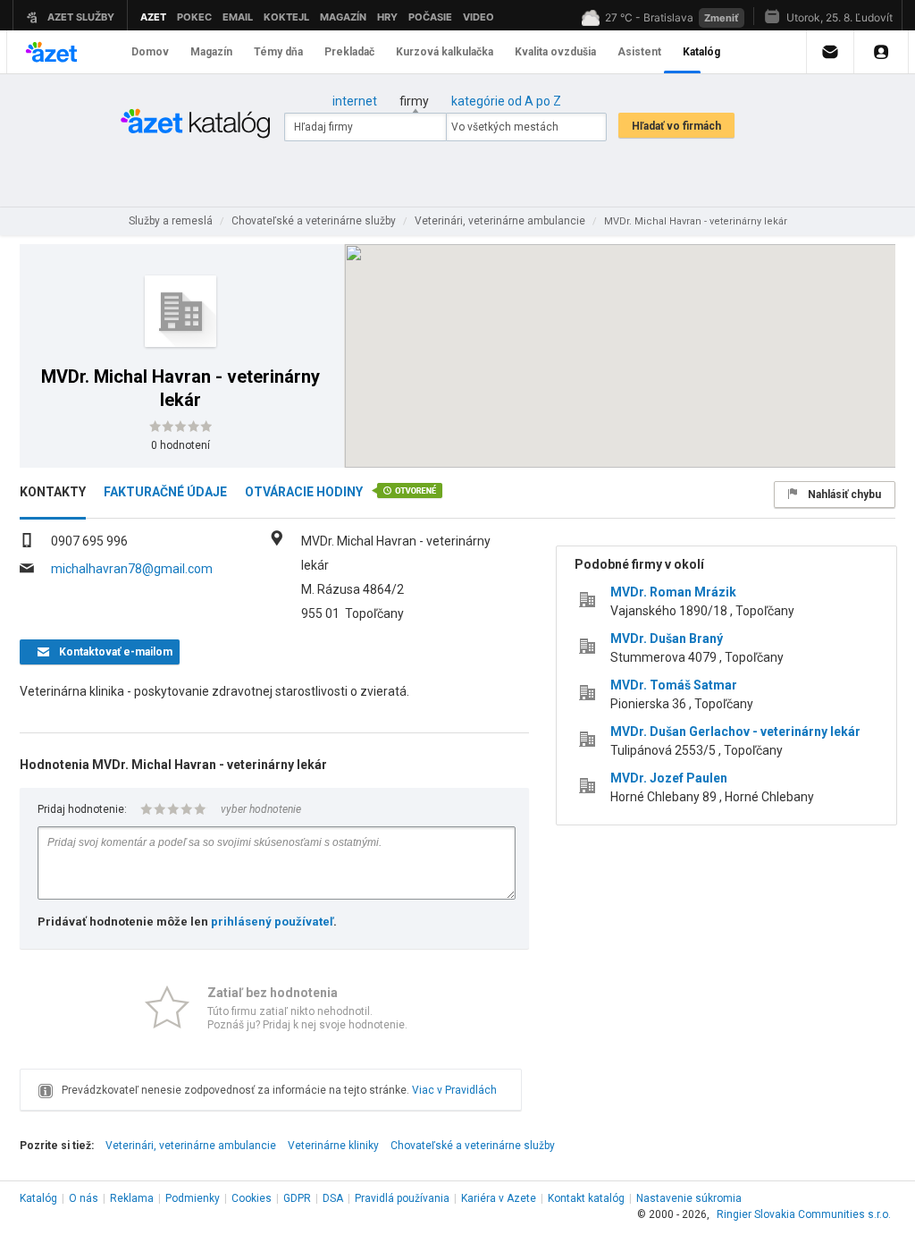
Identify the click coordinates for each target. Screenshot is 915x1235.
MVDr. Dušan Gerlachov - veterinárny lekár (735, 731)
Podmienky (192, 1198)
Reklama (132, 1198)
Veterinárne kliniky (333, 1145)
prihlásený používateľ (272, 921)
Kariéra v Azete (498, 1198)
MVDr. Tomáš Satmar (673, 685)
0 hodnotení (180, 445)
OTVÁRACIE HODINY (304, 492)
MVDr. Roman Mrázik (673, 592)
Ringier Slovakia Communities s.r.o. (804, 1214)
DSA (333, 1198)
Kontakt (586, 1198)
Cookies (251, 1198)
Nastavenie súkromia (689, 1198)
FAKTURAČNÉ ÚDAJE (165, 492)
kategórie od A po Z (506, 101)
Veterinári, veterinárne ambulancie (190, 1145)
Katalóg (38, 1198)
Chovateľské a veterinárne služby (472, 1145)
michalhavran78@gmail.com (132, 569)
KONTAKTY (53, 492)
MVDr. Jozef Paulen (668, 778)
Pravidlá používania (402, 1198)
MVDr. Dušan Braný (666, 638)
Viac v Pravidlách (454, 1090)
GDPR (297, 1198)
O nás (83, 1198)
